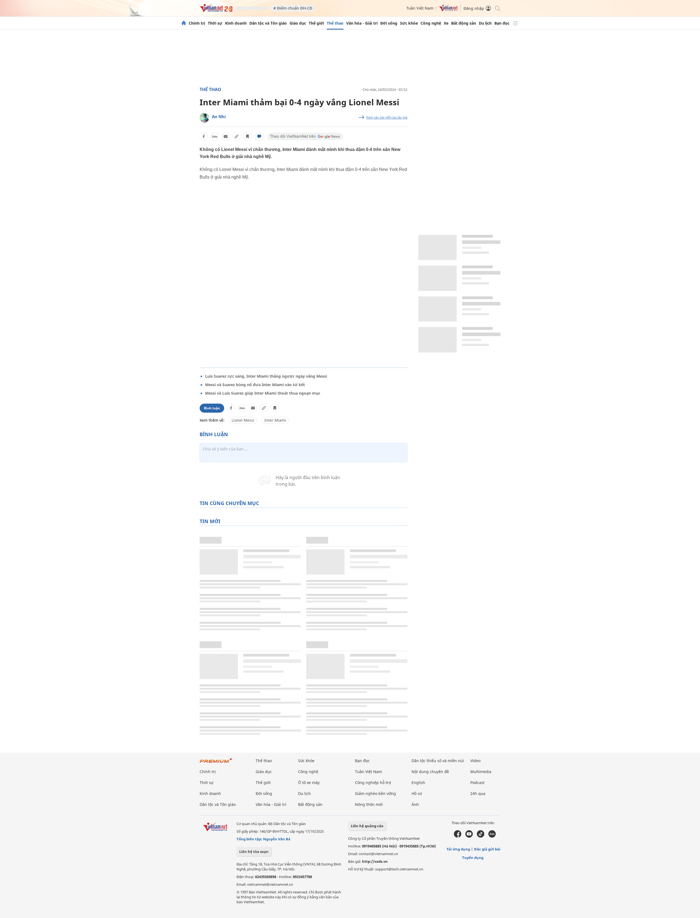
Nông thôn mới (369, 804)
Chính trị (197, 23)
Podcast (477, 782)
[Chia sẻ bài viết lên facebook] (204, 136)
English (418, 782)
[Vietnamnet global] (448, 10)
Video (475, 760)
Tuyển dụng (472, 857)
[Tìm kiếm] (497, 8)
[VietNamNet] (184, 23)
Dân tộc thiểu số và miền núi (438, 760)
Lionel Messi (243, 420)
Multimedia (480, 771)
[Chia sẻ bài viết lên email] (225, 136)
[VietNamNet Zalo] (492, 836)
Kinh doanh (236, 23)
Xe (446, 23)
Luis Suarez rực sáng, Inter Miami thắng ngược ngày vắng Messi (266, 376)
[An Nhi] (204, 118)
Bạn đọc (501, 23)
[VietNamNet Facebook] (457, 836)
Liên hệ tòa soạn (254, 851)
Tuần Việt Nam (419, 8)
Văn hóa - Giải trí (362, 23)
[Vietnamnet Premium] (216, 763)
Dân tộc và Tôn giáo (268, 23)
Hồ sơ (417, 793)
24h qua (477, 793)
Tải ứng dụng (458, 849)
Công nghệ (431, 23)
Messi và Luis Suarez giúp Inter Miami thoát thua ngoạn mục (262, 393)
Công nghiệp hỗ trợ (373, 782)
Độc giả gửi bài (487, 849)
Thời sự (215, 23)
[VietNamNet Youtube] (469, 836)
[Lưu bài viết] (247, 136)
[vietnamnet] (216, 10)
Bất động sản (463, 23)
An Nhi (219, 116)
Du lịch (485, 23)
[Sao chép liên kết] (236, 136)
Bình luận (212, 408)
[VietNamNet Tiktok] (480, 836)
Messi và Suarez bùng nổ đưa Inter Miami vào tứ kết (255, 384)
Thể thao (335, 23)
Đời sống (388, 23)
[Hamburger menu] (515, 23)
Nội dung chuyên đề (430, 771)
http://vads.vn (375, 861)
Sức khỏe (409, 23)
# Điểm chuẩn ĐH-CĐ (292, 8)
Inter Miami (275, 420)
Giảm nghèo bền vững (375, 793)
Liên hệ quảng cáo (367, 825)
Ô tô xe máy (309, 782)
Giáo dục (298, 23)
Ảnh (415, 804)
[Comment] (259, 136)
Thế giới (316, 23)
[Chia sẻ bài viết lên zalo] (215, 136)
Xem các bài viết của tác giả (386, 118)
